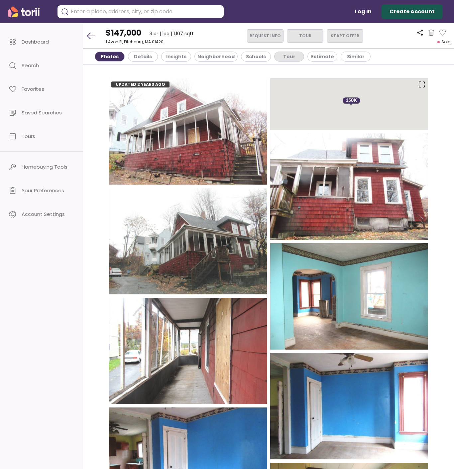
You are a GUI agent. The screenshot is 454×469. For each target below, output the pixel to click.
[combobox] (145, 11)
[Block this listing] (431, 33)
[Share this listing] (420, 32)
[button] (41, 41)
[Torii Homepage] (28, 12)
